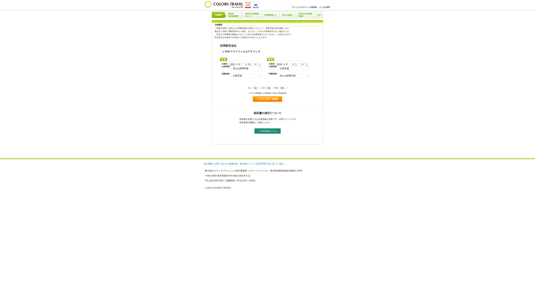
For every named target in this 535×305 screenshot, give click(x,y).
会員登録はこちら (269, 131)
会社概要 (208, 164)
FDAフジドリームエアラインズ (242, 51)
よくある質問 (324, 7)
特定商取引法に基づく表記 (270, 164)
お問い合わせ (220, 164)
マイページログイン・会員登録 (304, 7)
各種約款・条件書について (242, 164)
